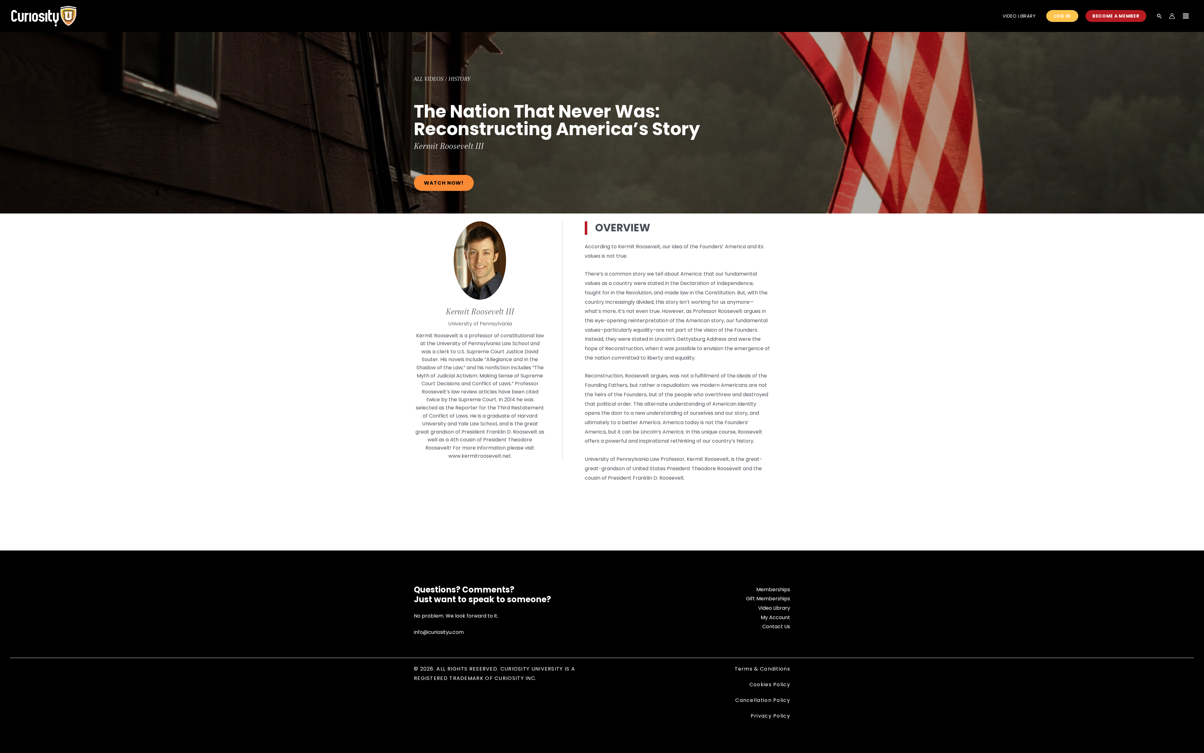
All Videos (428, 79)
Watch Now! (444, 183)
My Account (775, 617)
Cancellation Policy (762, 700)
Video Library (774, 608)
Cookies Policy (769, 684)
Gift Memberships (768, 598)
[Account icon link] (1172, 16)
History (459, 79)
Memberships (773, 589)
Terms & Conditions (762, 668)
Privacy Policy (770, 715)
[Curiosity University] (44, 15)
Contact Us (776, 626)
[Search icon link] (1159, 16)
